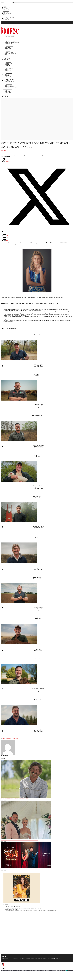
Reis (7, 90)
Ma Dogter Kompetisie (12, 16)
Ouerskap (9, 82)
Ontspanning (7, 13)
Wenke (8, 57)
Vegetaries (9, 46)
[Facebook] (3, 956)
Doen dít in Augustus (13, 906)
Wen (4, 14)
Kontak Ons (6, 19)
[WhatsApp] (2, 956)
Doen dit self (10, 79)
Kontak (5, 96)
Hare (7, 60)
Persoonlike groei (11, 87)
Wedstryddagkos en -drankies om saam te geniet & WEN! (23, 908)
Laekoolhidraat (11, 44)
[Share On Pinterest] (3, 965)
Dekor (8, 75)
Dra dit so (9, 55)
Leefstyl (6, 11)
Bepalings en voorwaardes (41, 958)
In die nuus (9, 85)
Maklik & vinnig (10, 41)
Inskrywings (10, 17)
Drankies (8, 49)
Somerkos (9, 43)
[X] (1, 956)
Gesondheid (6, 8)
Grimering (9, 63)
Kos (4, 4)
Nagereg (8, 48)
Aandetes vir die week (12, 42)
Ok (67, 970)
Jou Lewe (6, 12)
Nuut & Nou (9, 52)
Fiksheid (8, 70)
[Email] (5, 956)
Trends (8, 58)
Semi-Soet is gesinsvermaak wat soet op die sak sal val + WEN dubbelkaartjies (26, 869)
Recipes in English (11, 53)
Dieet (7, 69)
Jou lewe (6, 80)
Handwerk (9, 76)
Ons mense (9, 73)
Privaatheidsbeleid (30, 958)
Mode (5, 6)
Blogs (8, 91)
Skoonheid (6, 7)
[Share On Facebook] (3, 963)
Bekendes (6, 9)
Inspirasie (9, 84)
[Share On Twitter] (3, 964)
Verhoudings (10, 81)
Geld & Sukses (10, 86)
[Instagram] (4, 956)
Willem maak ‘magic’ (12, 909)
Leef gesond (9, 68)
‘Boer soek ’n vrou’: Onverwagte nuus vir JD (15, 799)
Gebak (8, 47)
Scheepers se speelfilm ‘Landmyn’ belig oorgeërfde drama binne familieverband (31, 911)
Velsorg (8, 62)
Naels (8, 64)
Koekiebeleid (57, 958)
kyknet (8, 738)
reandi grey (4, 738)
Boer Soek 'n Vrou (14, 738)
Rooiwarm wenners (9, 93)
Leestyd (5, 18)
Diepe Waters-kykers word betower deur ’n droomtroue (19, 840)
